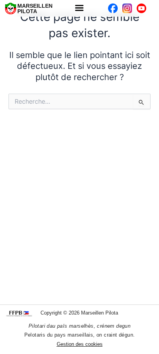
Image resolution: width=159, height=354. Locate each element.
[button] (79, 8)
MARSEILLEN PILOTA (34, 8)
